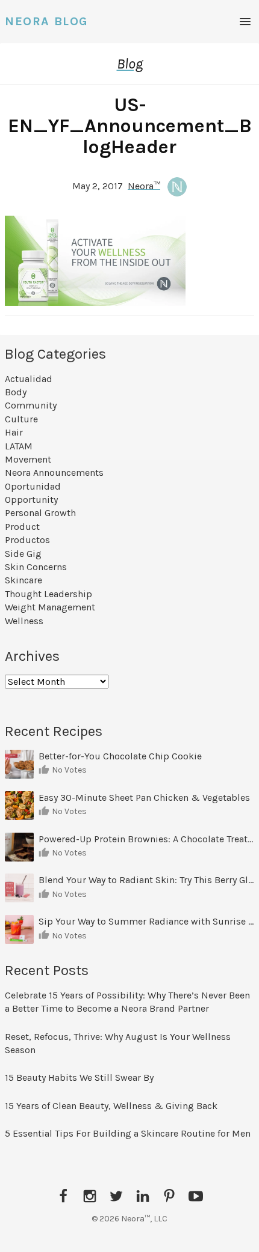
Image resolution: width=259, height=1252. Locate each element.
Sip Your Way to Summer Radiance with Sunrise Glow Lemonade (146, 921)
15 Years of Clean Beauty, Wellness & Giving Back (111, 1105)
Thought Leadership (48, 594)
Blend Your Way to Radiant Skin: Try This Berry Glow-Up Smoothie (146, 880)
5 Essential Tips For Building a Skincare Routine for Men (129, 1133)
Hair (14, 432)
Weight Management (50, 607)
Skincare (23, 580)
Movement (28, 459)
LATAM (19, 446)
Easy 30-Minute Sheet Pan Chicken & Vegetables (144, 797)
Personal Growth (40, 512)
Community (31, 405)
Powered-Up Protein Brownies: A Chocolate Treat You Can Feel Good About (146, 839)
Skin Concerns (36, 567)
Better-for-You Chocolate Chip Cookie (121, 756)
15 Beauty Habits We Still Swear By (79, 1077)
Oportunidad (33, 486)
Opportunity (31, 499)
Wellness (24, 621)
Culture (21, 419)
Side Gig (23, 553)
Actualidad (28, 378)
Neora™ (144, 185)
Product (22, 526)
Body (16, 392)
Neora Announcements (54, 472)
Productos (27, 539)
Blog (130, 63)
